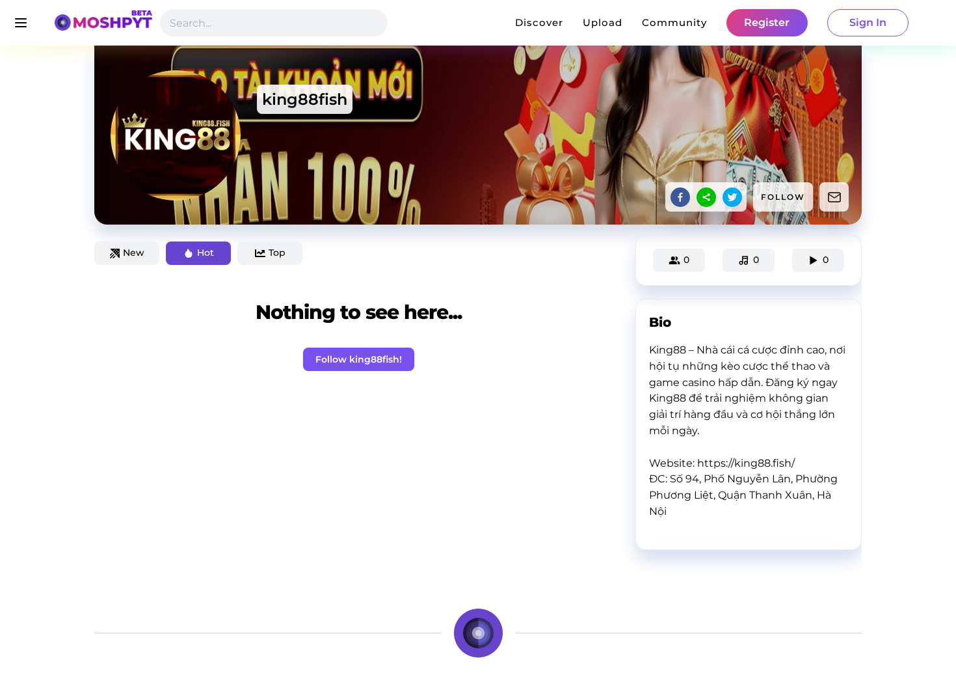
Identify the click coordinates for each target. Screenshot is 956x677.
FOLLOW (783, 197)
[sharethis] (706, 197)
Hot (205, 252)
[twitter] (732, 197)
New (133, 252)
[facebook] (680, 197)
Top (277, 252)
